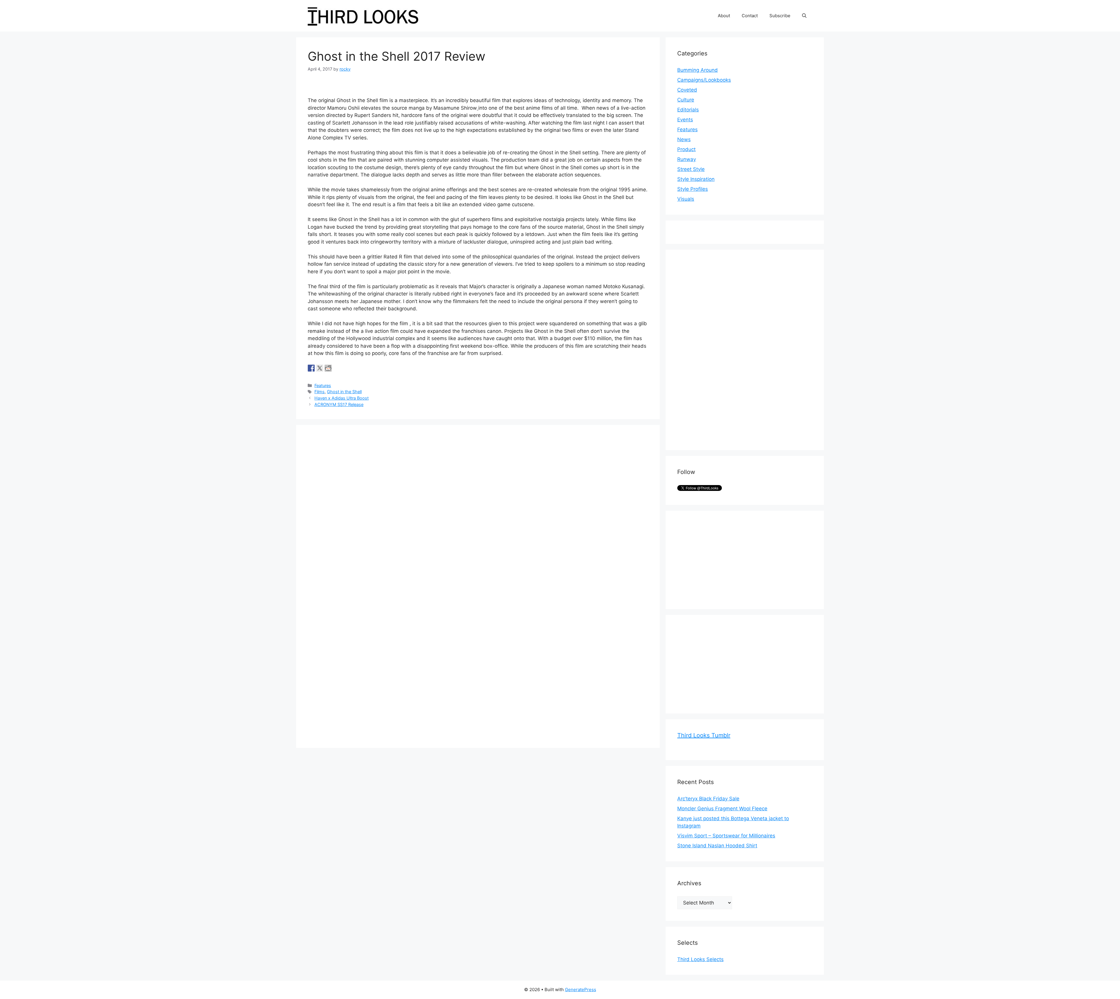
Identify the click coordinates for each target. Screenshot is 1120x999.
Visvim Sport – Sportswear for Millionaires (726, 836)
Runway (686, 159)
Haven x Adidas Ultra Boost (341, 398)
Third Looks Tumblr (703, 735)
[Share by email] (345, 368)
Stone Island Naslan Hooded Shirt (717, 845)
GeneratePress (580, 989)
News (684, 139)
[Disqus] (478, 509)
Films (319, 391)
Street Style (691, 169)
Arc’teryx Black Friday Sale (708, 799)
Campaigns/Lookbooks (704, 80)
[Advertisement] (721, 348)
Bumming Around (697, 70)
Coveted (687, 90)
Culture (685, 100)
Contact (750, 15)
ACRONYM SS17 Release (338, 404)
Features (322, 385)
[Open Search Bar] (804, 16)
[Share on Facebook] (311, 368)
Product (686, 149)
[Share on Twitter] (319, 368)
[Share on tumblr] (336, 368)
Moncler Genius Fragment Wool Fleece (722, 808)
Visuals (685, 199)
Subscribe (779, 15)
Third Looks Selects (700, 959)
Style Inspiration (696, 179)
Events (685, 120)
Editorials (688, 110)
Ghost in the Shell (344, 391)
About (724, 15)
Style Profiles (692, 189)
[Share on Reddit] (328, 368)
